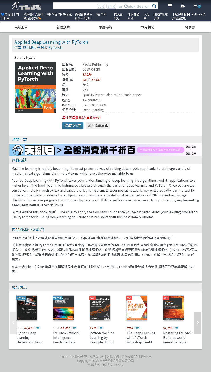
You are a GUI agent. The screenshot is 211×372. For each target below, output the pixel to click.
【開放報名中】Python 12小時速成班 (188, 16)
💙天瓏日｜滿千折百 (10, 16)
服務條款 (145, 356)
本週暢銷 (105, 26)
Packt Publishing (95, 64)
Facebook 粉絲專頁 (73, 356)
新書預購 (63, 26)
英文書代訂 (118, 16)
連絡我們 (113, 356)
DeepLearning (93, 109)
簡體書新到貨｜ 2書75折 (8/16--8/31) (91, 16)
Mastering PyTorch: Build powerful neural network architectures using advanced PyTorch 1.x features (178, 344)
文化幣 (146, 16)
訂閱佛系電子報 (160, 16)
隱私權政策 (129, 356)
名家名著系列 (133, 16)
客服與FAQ (96, 356)
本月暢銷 (147, 26)
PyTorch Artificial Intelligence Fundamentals (66, 337)
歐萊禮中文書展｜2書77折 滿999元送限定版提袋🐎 (47, 16)
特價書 (190, 26)
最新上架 (21, 26)
